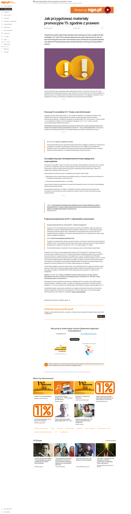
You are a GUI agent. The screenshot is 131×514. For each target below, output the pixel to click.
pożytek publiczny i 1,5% (104, 428)
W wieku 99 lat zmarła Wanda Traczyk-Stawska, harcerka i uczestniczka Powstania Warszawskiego (43, 461)
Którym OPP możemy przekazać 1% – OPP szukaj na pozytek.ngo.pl (63, 398)
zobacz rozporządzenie (78, 292)
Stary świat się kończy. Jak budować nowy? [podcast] (83, 459)
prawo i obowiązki (90, 428)
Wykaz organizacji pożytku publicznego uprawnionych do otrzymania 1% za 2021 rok (104, 398)
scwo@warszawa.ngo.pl (89, 334)
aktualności (79, 428)
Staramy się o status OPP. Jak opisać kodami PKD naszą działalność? (84, 420)
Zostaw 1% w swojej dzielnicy (42, 396)
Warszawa (60, 428)
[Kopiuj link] (102, 28)
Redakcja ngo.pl (70, 428)
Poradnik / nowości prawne (41, 428)
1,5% (56, 432)
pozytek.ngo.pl (64, 432)
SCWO (52, 428)
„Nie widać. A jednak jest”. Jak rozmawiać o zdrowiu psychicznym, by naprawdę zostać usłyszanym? (105, 461)
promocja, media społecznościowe (43, 432)
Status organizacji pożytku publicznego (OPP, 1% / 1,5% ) (63, 419)
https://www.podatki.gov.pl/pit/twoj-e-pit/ (62, 238)
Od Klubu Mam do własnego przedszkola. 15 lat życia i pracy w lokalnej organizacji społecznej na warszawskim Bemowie (63, 461)
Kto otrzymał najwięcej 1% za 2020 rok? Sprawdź (42, 419)
